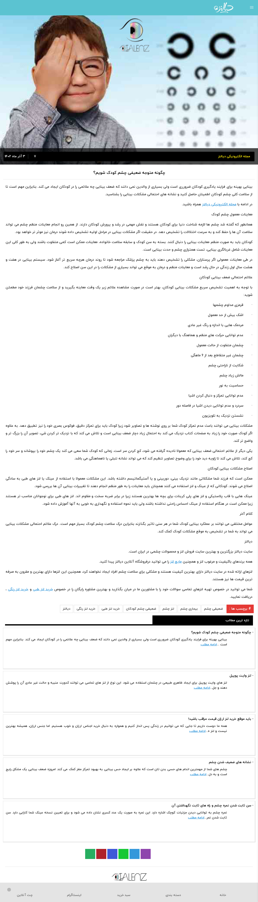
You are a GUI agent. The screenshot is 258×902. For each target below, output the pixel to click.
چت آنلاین (25, 895)
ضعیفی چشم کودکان (141, 609)
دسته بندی (173, 895)
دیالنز (66, 609)
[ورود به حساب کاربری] (5, 7)
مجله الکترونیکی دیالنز (219, 204)
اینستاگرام (74, 895)
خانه (223, 895)
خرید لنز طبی (111, 609)
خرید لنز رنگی (86, 609)
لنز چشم (168, 609)
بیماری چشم (189, 609)
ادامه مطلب (209, 644)
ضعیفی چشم (213, 609)
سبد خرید (123, 895)
